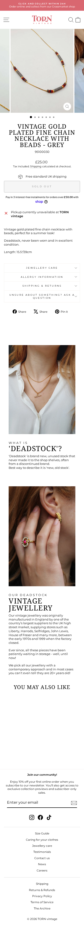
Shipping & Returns (42, 285)
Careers (42, 870)
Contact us (42, 858)
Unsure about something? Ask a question (42, 296)
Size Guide (42, 833)
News (42, 864)
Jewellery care (42, 267)
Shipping (36, 166)
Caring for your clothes (42, 839)
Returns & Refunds (42, 890)
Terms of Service (42, 902)
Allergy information (42, 276)
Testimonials (42, 852)
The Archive (42, 908)
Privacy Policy (42, 896)
